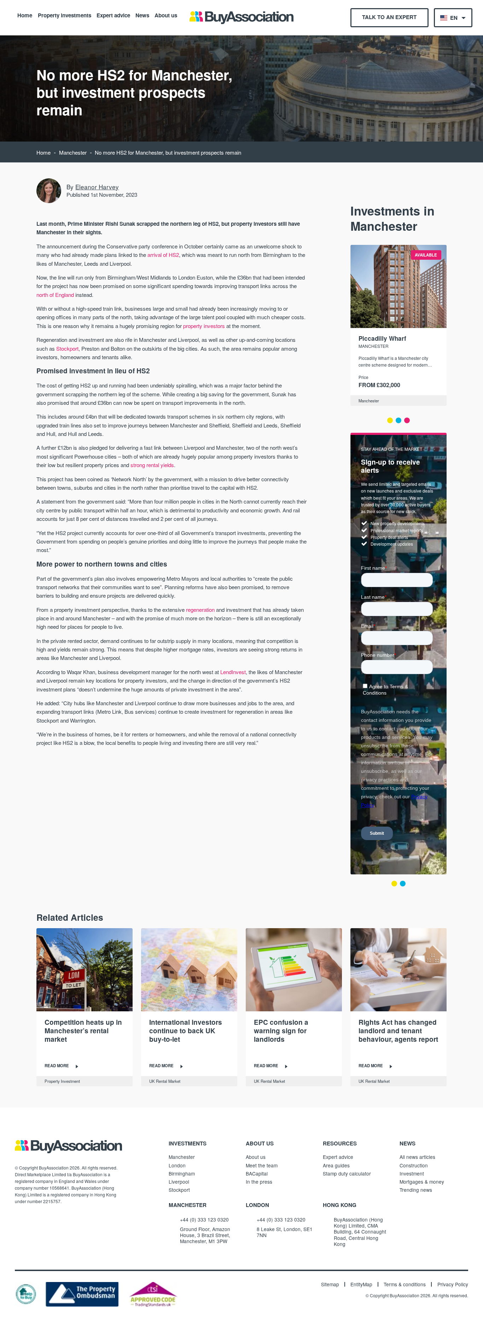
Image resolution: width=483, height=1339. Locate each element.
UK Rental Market (164, 1081)
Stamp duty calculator (347, 1173)
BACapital (257, 1173)
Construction (414, 1165)
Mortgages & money (422, 1181)
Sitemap (330, 1284)
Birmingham (182, 1173)
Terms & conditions (405, 1284)
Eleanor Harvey (97, 186)
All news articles (417, 1156)
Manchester (73, 152)
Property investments (64, 15)
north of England (55, 294)
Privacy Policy (452, 1284)
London (177, 1165)
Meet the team (262, 1165)
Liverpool (179, 1181)
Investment (412, 1173)
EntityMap (361, 1284)
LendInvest (233, 672)
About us (166, 15)
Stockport (67, 348)
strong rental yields (152, 465)
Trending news (416, 1189)
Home (24, 15)
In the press (259, 1181)
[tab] (390, 420)
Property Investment (62, 1081)
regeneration (200, 609)
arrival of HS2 (163, 254)
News (142, 15)
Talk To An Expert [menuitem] (389, 17)
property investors (204, 325)
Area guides (336, 1165)
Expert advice (113, 15)
